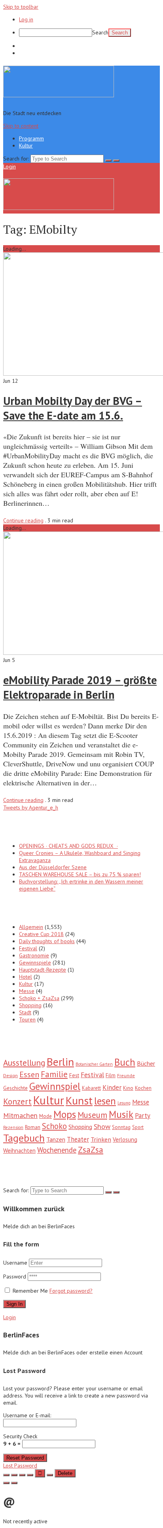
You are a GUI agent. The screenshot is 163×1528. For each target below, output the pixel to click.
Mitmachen (20, 1115)
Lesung (124, 1103)
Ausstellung (24, 1062)
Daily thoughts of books (47, 941)
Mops (64, 1114)
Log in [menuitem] (26, 19)
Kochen (143, 1088)
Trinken (101, 1139)
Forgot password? (71, 1290)
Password (15, 1276)
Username (15, 1262)
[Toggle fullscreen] (22, 1475)
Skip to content (20, 125)
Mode (45, 1116)
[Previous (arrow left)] (6, 1483)
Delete (65, 1473)
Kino (128, 1088)
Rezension (13, 1127)
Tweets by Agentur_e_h (30, 807)
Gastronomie (34, 955)
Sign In (14, 1304)
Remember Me (30, 1290)
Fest (74, 1075)
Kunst (79, 1100)
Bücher (146, 1063)
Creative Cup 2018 (41, 934)
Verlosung (125, 1139)
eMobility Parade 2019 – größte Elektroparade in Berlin (80, 687)
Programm (31, 45)
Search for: (16, 158)
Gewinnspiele (35, 962)
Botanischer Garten (94, 1064)
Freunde (126, 1075)
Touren (27, 1019)
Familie (54, 1074)
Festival (28, 948)
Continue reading (23, 520)
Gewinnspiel (54, 1086)
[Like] (40, 1473)
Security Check (20, 1440)
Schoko (54, 1126)
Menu (23, 166)
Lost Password (20, 1465)
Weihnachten (19, 1150)
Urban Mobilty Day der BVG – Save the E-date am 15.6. (72, 408)
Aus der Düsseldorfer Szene (53, 867)
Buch (124, 1062)
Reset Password (25, 1458)
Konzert (17, 1101)
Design (10, 1075)
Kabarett (91, 1088)
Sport (138, 1127)
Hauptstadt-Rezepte (42, 969)
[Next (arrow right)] (14, 1483)
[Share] (14, 1475)
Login (9, 166)
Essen (29, 1074)
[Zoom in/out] (30, 1475)
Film (111, 1075)
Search (100, 32)
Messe (26, 991)
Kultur (26, 53)
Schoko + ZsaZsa (39, 998)
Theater (78, 1139)
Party (142, 1115)
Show (102, 1126)
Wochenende (56, 1150)
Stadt (25, 1012)
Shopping (30, 1005)
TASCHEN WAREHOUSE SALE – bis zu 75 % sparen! (80, 874)
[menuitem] (89, 32)
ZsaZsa (90, 1149)
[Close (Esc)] (6, 1475)
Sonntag (121, 1127)
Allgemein (31, 926)
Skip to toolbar (20, 6)
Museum (92, 1115)
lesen (105, 1101)
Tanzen (55, 1139)
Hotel (25, 976)
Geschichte (15, 1087)
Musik (121, 1114)
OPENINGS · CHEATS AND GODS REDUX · (68, 845)
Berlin (60, 1061)
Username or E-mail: (27, 1415)
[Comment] (50, 1475)
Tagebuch (24, 1137)
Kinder (111, 1087)
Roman (32, 1127)
